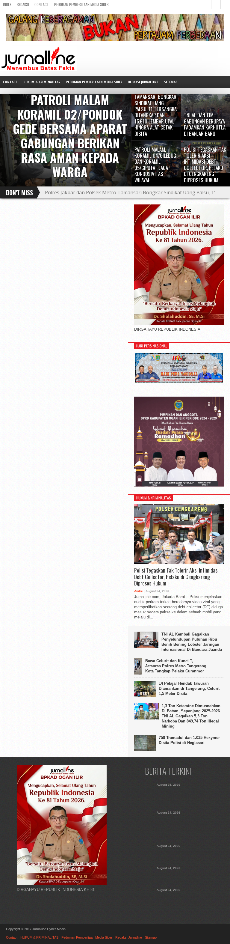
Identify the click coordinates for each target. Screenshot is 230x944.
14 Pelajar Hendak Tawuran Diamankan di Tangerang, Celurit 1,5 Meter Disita (189, 688)
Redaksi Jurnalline (143, 82)
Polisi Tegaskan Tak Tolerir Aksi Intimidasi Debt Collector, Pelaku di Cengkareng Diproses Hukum (176, 577)
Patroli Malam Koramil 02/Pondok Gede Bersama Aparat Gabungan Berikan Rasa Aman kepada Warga (168, 796)
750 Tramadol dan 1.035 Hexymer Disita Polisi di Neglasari (189, 740)
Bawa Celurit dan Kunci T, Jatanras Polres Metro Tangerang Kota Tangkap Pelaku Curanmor (175, 666)
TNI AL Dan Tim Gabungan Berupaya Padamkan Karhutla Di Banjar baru (126, 192)
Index (7, 4)
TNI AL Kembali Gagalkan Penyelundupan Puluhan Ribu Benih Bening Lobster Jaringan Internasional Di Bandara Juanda (191, 642)
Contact (41, 4)
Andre (138, 591)
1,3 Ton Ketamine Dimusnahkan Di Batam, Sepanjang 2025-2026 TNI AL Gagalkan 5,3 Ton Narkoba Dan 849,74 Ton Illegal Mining (191, 716)
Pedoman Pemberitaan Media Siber (81, 4)
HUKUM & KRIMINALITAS (41, 82)
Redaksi (23, 4)
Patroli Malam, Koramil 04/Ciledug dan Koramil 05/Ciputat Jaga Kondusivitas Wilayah (168, 877)
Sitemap (170, 82)
